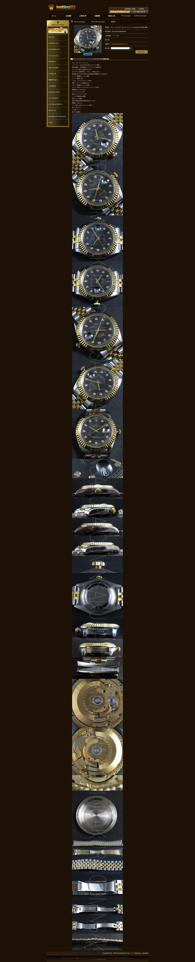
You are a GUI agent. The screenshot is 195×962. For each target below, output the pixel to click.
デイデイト (52, 61)
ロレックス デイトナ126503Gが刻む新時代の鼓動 (53, 0)
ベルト (51, 122)
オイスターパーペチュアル (57, 116)
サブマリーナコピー (96, 958)
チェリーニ (52, 110)
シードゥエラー (54, 98)
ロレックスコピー (80, 22)
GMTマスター (53, 80)
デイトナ (52, 37)
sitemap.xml (138, 953)
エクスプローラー (54, 49)
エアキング (52, 74)
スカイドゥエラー (54, 92)
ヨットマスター (54, 67)
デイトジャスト (54, 55)
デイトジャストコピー (98, 22)
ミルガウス (52, 86)
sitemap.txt (145, 953)
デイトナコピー (85, 958)
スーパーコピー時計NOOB (95, 959)
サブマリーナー (54, 43)
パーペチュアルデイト (56, 104)
